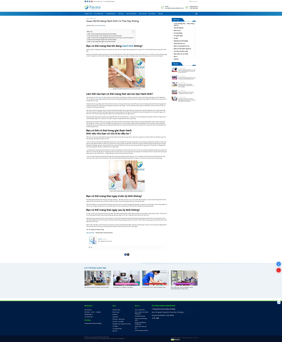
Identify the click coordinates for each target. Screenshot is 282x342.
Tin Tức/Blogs (131, 14)
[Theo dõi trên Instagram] (154, 318)
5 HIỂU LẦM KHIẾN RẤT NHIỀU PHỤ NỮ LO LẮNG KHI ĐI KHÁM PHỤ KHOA (187, 78)
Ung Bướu (115, 317)
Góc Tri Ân (142, 14)
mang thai (100, 97)
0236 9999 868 (194, 8)
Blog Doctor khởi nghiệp (181, 41)
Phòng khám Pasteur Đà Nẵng (92, 323)
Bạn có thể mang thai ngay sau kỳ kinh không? (101, 41)
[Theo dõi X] (156, 318)
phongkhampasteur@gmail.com (174, 8)
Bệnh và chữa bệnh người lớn (182, 49)
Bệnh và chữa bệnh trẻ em (181, 46)
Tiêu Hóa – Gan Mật (118, 321)
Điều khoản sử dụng (176, 337)
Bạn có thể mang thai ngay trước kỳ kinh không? (102, 39)
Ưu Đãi (176, 38)
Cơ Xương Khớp (117, 328)
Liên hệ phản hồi (194, 1)
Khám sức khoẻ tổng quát (141, 319)
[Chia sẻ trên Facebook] (125, 254)
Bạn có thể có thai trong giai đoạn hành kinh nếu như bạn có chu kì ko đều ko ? (111, 38)
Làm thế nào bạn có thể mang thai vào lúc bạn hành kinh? (105, 36)
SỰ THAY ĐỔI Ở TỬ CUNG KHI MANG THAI (154, 287)
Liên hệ (160, 14)
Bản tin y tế (177, 30)
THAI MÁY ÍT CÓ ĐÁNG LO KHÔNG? (123, 287)
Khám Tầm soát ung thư (140, 327)
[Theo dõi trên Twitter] (87, 1)
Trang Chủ (88, 14)
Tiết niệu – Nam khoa (118, 319)
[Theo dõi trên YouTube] (92, 1)
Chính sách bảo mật (187, 337)
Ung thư (176, 59)
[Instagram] (91, 247)
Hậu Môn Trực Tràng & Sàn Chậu (122, 324)
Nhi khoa (115, 314)
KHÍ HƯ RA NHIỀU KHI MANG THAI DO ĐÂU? (96, 287)
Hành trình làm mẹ (91, 18)
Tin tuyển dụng (178, 36)
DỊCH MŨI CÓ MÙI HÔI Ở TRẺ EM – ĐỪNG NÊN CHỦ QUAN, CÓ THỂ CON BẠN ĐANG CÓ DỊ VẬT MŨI (186, 100)
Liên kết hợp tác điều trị (141, 330)
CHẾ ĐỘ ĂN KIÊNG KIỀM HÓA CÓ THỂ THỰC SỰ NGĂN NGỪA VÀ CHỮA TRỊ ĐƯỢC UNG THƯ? (186, 71)
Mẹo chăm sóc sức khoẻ (181, 54)
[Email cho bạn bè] (128, 254)
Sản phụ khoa (90, 233)
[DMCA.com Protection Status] (175, 339)
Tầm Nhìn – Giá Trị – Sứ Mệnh (92, 312)
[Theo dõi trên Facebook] (85, 1)
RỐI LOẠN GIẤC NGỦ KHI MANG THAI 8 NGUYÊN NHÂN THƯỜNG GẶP (182, 288)
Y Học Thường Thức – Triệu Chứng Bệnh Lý (184, 24)
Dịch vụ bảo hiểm (140, 310)
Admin (103, 25)
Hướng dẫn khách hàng (109, 1)
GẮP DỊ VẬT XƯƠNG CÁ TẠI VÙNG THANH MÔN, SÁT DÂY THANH (186, 93)
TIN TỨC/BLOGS (178, 28)
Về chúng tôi (98, 14)
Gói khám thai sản (140, 316)
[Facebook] (89, 247)
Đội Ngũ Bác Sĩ (88, 314)
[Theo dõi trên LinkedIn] (89, 1)
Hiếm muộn (116, 312)
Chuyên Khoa (110, 14)
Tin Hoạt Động (178, 33)
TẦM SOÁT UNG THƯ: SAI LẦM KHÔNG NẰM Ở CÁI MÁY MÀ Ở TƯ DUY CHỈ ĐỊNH (186, 85)
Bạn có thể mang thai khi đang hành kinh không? (102, 34)
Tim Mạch (115, 326)
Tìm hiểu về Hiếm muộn (181, 51)
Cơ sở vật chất (88, 317)
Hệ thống (151, 14)
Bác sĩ (175, 56)
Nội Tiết (115, 331)
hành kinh (128, 46)
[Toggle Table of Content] (132, 32)
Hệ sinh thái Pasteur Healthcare (140, 323)
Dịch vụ (120, 14)
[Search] (196, 14)
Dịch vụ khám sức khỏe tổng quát (141, 313)
